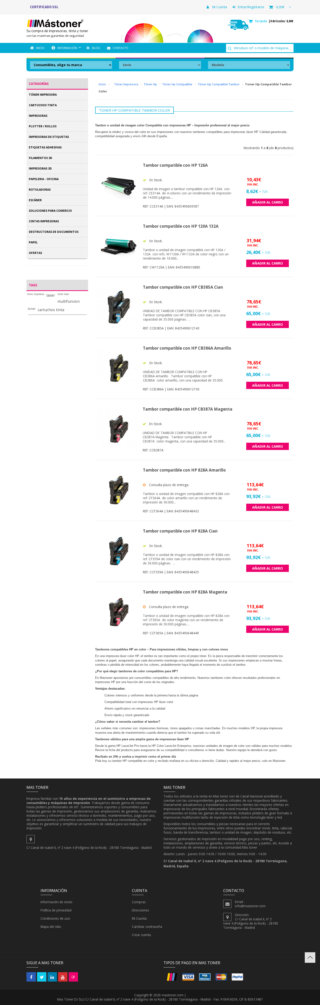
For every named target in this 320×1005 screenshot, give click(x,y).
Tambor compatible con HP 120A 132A (181, 226)
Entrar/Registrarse (251, 7)
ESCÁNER (35, 200)
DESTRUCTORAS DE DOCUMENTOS (53, 232)
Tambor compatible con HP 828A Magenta (185, 592)
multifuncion (68, 301)
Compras (139, 902)
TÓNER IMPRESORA (43, 95)
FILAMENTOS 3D (40, 158)
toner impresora (35, 294)
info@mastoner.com (250, 906)
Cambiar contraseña (147, 926)
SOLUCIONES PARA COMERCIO (50, 211)
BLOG (96, 48)
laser (50, 295)
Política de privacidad (56, 910)
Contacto (120, 48)
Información (67, 48)
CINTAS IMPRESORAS (44, 221)
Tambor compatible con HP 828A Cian (180, 531)
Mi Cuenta (219, 7)
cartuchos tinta (51, 309)
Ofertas (35, 253)
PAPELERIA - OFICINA (44, 179)
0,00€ (280, 7)
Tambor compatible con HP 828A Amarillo (184, 470)
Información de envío (56, 902)
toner (32, 309)
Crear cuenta (141, 935)
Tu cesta (261, 21)
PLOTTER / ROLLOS (42, 126)
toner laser (63, 294)
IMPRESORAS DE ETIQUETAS (49, 137)
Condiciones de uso (55, 918)
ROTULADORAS (40, 190)
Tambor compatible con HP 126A (175, 165)
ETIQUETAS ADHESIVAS (45, 147)
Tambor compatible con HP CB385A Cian (183, 287)
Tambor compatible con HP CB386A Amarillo (187, 348)
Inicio (40, 48)
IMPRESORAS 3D (40, 168)
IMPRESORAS (38, 116)
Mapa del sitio (51, 926)
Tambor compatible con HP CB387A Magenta (187, 409)
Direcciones (140, 910)
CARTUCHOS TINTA (43, 105)
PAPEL (33, 242)
